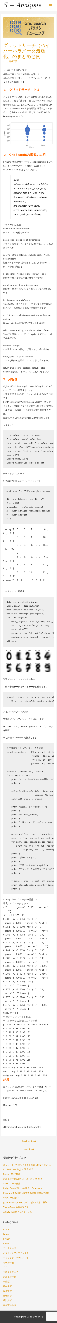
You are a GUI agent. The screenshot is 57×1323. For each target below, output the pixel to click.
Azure (6, 1229)
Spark (6, 1243)
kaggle (6, 1234)
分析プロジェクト (11, 1272)
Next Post (29, 1149)
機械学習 (13, 61)
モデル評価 (8, 1262)
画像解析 (7, 1295)
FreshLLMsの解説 (11, 1174)
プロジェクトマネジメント (16, 1258)
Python (6, 1239)
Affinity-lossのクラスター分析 (17, 1212)
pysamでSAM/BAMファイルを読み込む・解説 (25, 1202)
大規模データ (9, 1276)
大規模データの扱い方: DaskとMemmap (22, 1178)
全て (5, 61)
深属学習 (7, 1291)
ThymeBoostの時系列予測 (15, 1207)
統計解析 (7, 1300)
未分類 (6, 1281)
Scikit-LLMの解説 (11, 1183)
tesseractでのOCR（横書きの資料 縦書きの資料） (27, 1193)
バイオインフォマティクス (16, 1253)
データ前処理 (9, 1248)
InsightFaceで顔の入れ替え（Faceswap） (23, 1188)
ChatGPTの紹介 (11, 1197)
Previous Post (29, 1141)
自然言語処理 (9, 1305)
